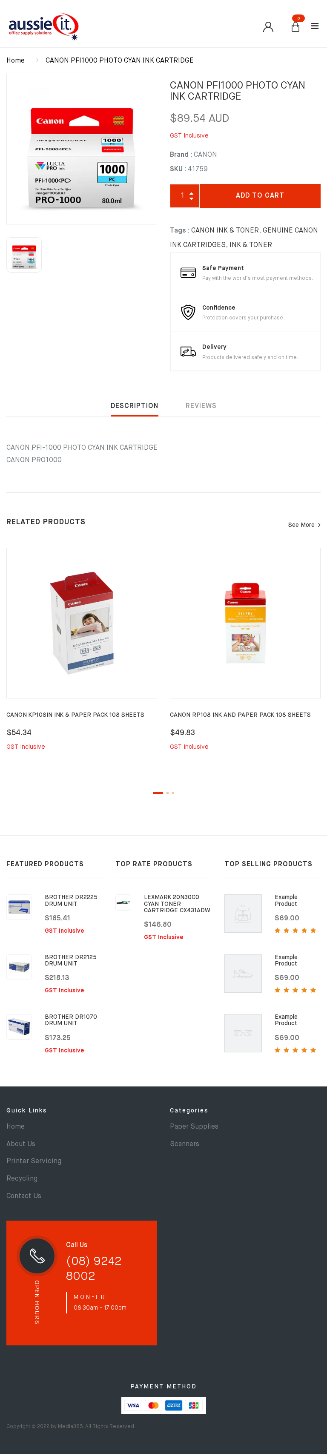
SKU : (178, 169)
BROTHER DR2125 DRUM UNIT (71, 960)
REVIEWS (201, 406)
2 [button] (167, 793)
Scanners (184, 1144)
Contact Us (23, 1196)
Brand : (181, 155)
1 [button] (158, 793)
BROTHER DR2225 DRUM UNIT (71, 900)
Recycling (21, 1178)
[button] (295, 27)
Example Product (286, 900)
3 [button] (173, 793)
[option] (82, 149)
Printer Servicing (33, 1161)
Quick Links (26, 1111)
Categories (189, 1111)
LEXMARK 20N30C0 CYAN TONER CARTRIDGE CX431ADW (177, 904)
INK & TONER (250, 245)
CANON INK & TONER (225, 230)
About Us (20, 1144)
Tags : (179, 230)
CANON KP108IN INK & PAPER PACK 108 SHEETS (75, 715)
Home (15, 60)
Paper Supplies (194, 1127)
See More (301, 525)
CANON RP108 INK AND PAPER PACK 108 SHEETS (240, 715)
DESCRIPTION (134, 406)
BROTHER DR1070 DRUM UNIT (71, 1020)
